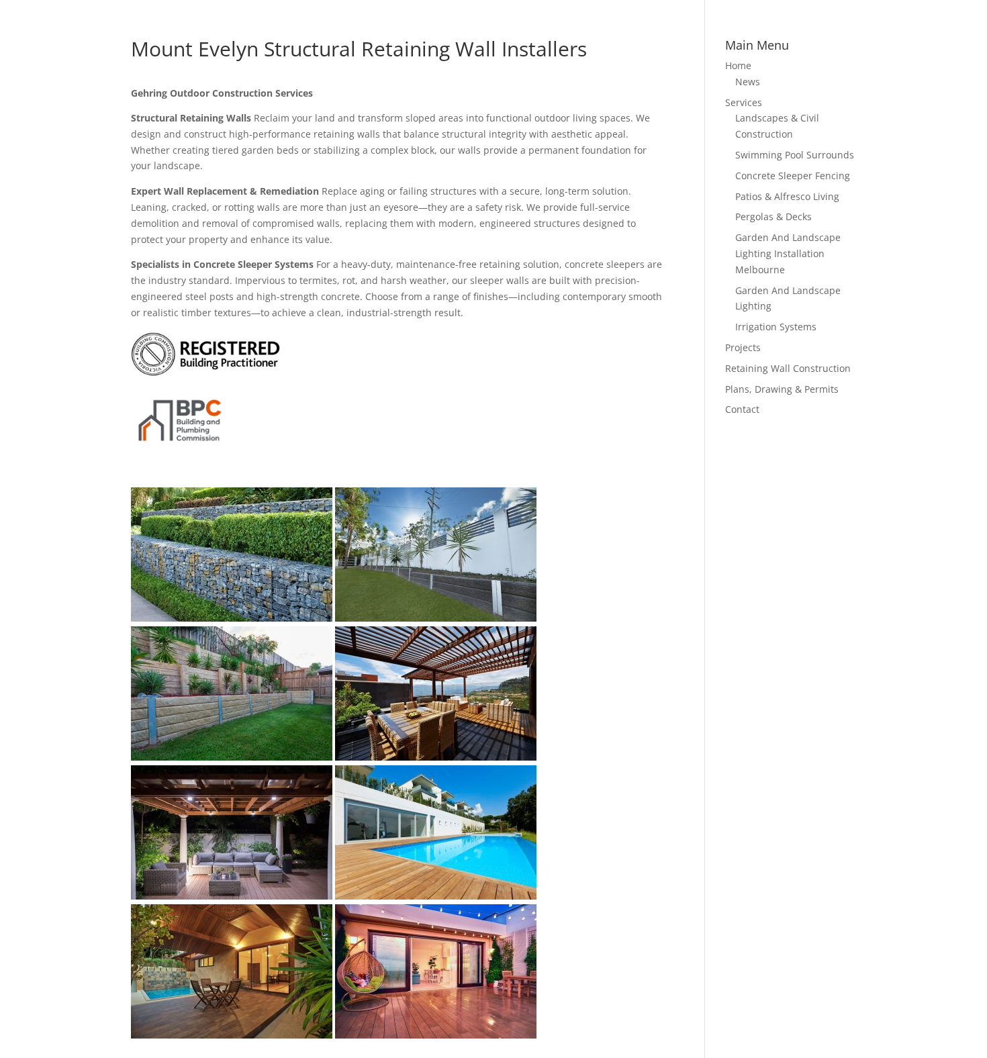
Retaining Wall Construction (788, 368)
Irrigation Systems (775, 326)
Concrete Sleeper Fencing (792, 175)
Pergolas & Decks (773, 216)
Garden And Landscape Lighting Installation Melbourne (788, 253)
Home (738, 65)
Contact (742, 409)
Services (743, 102)
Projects (743, 347)
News (747, 81)
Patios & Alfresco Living (787, 196)
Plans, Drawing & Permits (782, 389)
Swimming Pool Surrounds (794, 154)
